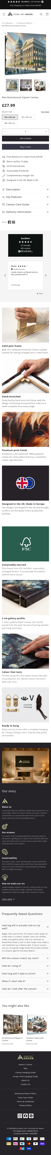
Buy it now (25, 147)
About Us (25, 1080)
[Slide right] (48, 85)
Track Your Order (25, 1097)
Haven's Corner (25, 1064)
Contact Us (25, 1084)
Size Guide (45, 112)
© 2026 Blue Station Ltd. (17, 1128)
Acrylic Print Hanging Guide (25, 1076)
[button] (4, 14)
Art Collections (7, 23)
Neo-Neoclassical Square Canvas (14, 26)
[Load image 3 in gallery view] (40, 85)
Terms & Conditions (25, 1101)
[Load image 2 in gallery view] (26, 85)
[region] (25, 275)
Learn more (7, 899)
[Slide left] (3, 85)
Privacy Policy (25, 1105)
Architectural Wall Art (24, 23)
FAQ (25, 1068)
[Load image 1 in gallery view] (12, 85)
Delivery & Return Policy (25, 1093)
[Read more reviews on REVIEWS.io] (25, 252)
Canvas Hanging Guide (25, 1072)
